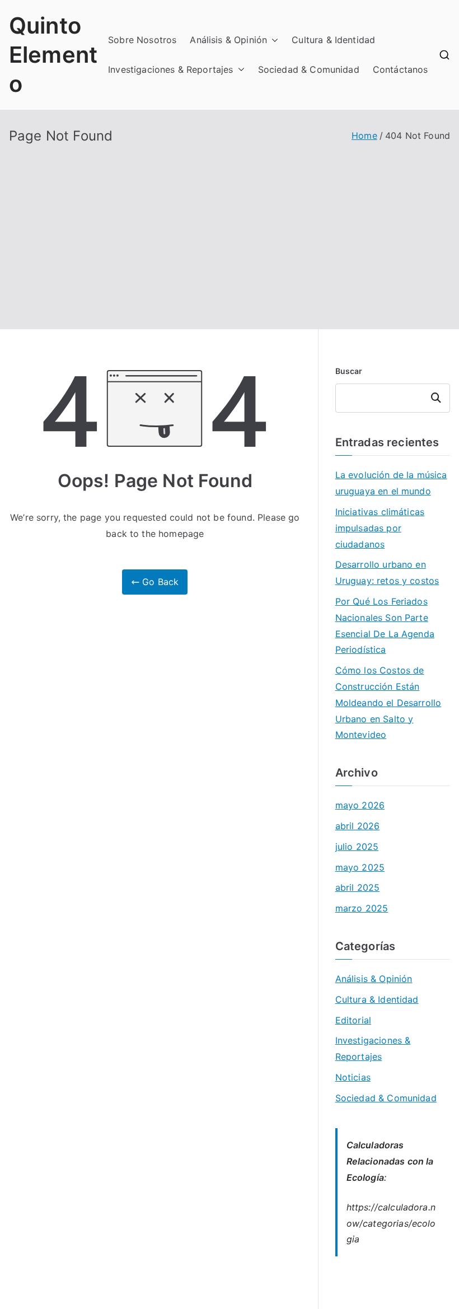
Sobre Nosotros (142, 39)
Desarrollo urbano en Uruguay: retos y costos (387, 572)
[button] (272, 40)
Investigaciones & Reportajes (170, 69)
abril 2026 (357, 825)
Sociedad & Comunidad (308, 69)
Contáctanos (400, 69)
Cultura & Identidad (333, 39)
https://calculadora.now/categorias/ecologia (391, 1223)
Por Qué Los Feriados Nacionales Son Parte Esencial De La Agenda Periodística (384, 625)
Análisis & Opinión (228, 39)
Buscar (349, 371)
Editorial (353, 1020)
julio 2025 (357, 846)
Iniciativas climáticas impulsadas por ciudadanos (380, 528)
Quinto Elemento (53, 54)
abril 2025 (357, 887)
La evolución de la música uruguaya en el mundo (391, 483)
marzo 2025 (361, 908)
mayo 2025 (360, 867)
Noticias (353, 1077)
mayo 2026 (360, 805)
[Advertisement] (229, 228)
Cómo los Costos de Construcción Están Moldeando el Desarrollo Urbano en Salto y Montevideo (388, 702)
